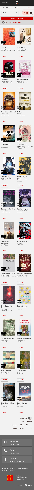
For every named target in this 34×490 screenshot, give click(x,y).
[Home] (17, 2)
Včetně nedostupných (14, 22)
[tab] (5, 8)
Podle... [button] (5, 13)
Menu (5, 3)
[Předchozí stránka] (28, 428)
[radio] (25, 13)
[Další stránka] (31, 428)
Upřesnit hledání (17, 18)
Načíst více (23, 418)
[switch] (4, 22)
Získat (5, 56)
